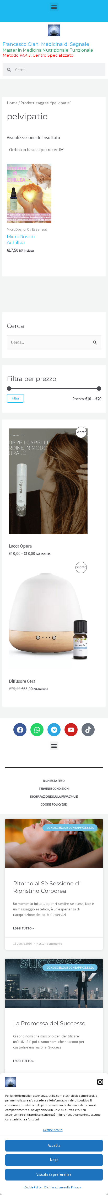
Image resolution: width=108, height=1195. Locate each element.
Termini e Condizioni (54, 789)
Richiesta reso (54, 781)
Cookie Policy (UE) (54, 804)
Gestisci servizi (53, 1130)
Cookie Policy (33, 1187)
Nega (54, 1159)
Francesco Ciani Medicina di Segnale (46, 44)
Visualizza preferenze (54, 1174)
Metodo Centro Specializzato (38, 55)
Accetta (54, 1145)
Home (12, 102)
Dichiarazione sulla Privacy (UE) (54, 796)
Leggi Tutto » (23, 928)
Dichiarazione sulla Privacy (62, 1187)
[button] (100, 1082)
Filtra (15, 398)
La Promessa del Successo (49, 1023)
